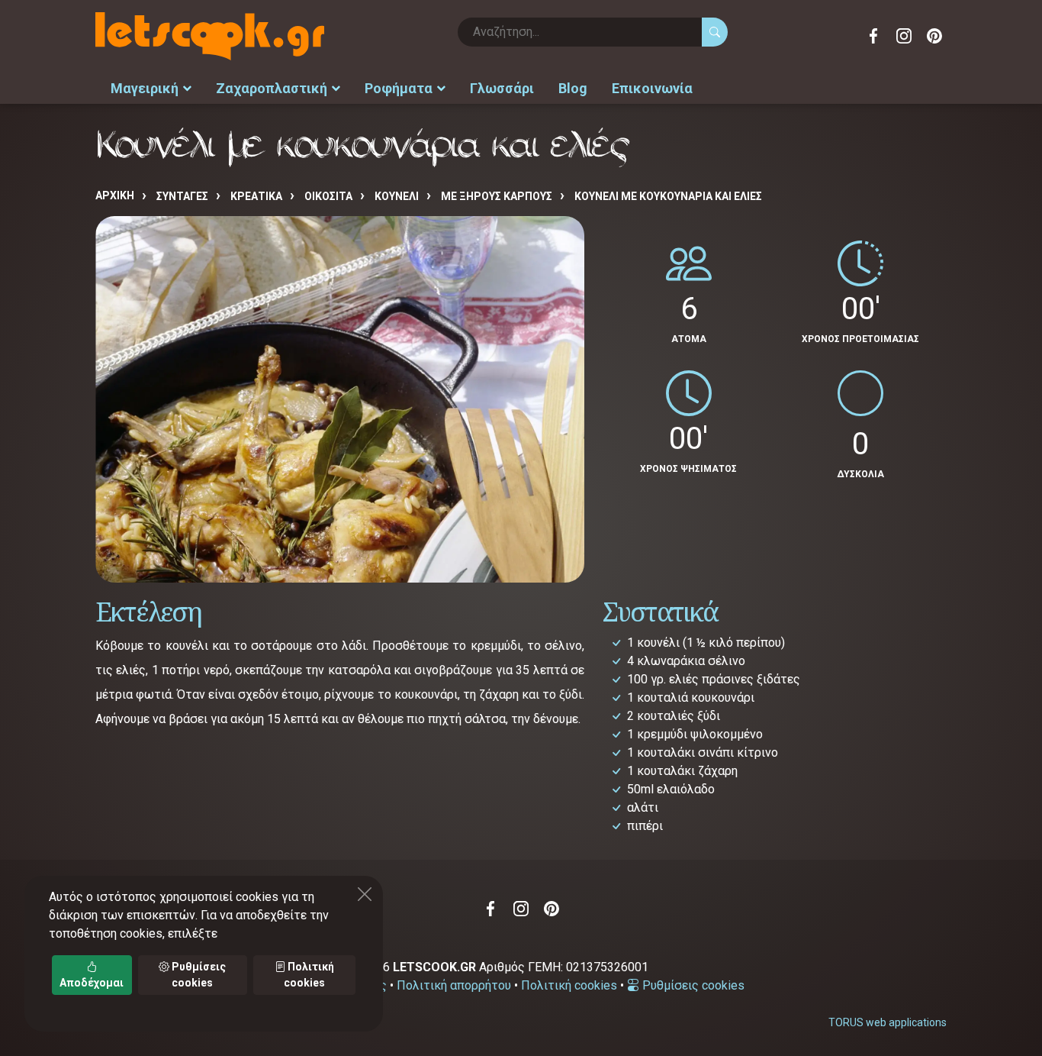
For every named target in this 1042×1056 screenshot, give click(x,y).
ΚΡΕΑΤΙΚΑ (256, 196)
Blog (572, 88)
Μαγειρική (144, 88)
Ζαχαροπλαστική (271, 88)
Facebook (873, 36)
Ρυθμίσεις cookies (692, 985)
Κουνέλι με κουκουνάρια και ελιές (668, 196)
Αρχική (114, 195)
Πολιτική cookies (569, 985)
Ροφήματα (399, 88)
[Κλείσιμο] (364, 894)
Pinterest (934, 36)
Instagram (904, 36)
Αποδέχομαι (91, 983)
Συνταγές (182, 196)
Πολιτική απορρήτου (454, 985)
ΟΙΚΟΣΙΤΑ (328, 196)
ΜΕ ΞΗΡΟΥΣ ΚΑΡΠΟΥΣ (496, 196)
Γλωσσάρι (502, 88)
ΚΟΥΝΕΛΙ (397, 196)
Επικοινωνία (652, 88)
